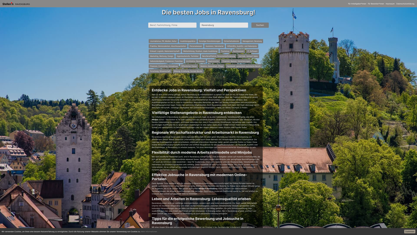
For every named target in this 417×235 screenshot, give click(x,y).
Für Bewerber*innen (376, 4)
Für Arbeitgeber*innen (357, 4)
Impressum (390, 4)
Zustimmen (409, 231)
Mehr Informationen (149, 231)
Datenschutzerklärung (405, 4)
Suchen (260, 25)
